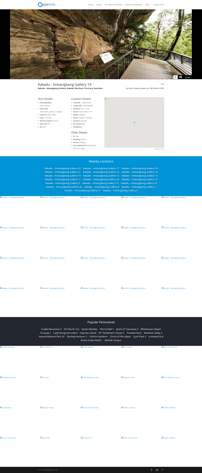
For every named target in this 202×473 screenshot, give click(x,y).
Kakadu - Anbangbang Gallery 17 (101, 168)
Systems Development (133, 4)
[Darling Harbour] (141, 408)
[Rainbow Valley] (60, 408)
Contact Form (159, 4)
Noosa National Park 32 (52, 336)
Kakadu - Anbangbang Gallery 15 (139, 175)
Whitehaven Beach (151, 329)
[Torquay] (60, 377)
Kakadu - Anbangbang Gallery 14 (139, 171)
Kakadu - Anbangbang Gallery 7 (138, 186)
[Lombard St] (101, 438)
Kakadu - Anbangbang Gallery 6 (120, 190)
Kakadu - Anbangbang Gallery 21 (63, 171)
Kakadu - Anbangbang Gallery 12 (101, 175)
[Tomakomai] (20, 408)
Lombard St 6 (155, 336)
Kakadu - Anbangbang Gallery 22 (101, 171)
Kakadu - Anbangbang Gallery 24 (101, 179)
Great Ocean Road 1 (91, 340)
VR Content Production (113, 4)
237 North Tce (71, 329)
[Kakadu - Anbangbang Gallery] (20, 197)
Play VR (99, 4)
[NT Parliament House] (182, 377)
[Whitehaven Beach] (20, 377)
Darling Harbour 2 (77, 336)
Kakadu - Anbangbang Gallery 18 (139, 168)
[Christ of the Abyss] (20, 438)
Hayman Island (88, 332)
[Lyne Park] (60, 438)
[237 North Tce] (60, 347)
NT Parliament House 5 (111, 332)
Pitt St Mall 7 (107, 329)
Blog (147, 4)
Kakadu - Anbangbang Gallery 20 (63, 168)
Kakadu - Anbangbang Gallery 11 (63, 179)
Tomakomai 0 (134, 332)
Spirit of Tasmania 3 (127, 329)
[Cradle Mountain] (20, 347)
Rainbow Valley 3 (153, 332)
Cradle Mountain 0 (51, 329)
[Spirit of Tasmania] (182, 347)
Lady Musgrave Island (65, 332)
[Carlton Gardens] (182, 408)
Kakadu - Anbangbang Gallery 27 (82, 190)
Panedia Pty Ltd (50, 470)
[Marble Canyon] (182, 438)
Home (90, 4)
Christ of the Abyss (120, 336)
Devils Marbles (90, 329)
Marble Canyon (113, 340)
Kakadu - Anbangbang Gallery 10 (100, 183)
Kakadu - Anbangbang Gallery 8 (101, 186)
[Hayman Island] (141, 377)
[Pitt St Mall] (141, 347)
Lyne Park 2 (139, 336)
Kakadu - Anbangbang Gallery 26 (64, 186)
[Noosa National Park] (101, 408)
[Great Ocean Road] (141, 438)
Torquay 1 (45, 332)
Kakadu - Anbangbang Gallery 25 (139, 183)
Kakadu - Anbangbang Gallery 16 (63, 175)
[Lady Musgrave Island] (101, 377)
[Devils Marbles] (101, 347)
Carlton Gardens (98, 336)
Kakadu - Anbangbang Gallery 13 (139, 179)
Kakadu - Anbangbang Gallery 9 (62, 183)
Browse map (159, 149)
